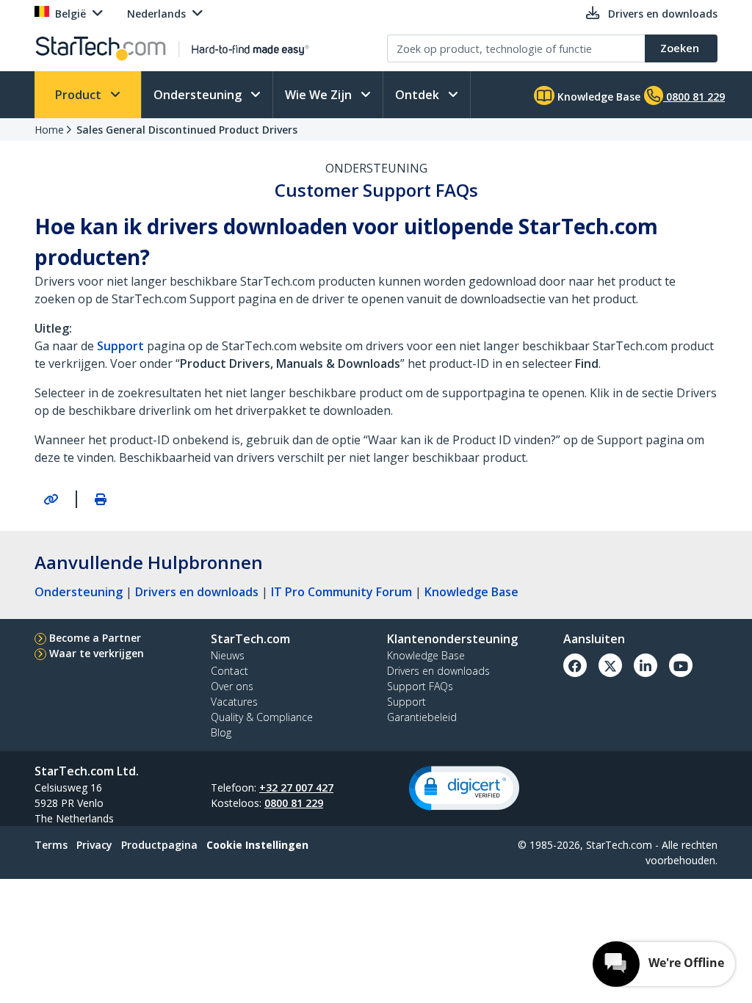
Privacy (94, 845)
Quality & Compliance (262, 717)
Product (79, 95)
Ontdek (418, 95)
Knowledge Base (597, 97)
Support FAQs (420, 686)
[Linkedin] (645, 665)
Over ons (232, 686)
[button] (464, 788)
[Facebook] (575, 665)
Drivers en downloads (196, 592)
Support (120, 346)
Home (49, 130)
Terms (51, 845)
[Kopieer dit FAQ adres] (51, 499)
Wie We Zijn (320, 95)
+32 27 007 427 (296, 787)
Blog (221, 732)
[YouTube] (681, 665)
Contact (229, 671)
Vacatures (234, 702)
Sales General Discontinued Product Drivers (186, 130)
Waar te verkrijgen (96, 653)
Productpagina (159, 845)
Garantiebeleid (422, 717)
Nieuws (228, 655)
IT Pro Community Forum (341, 592)
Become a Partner (95, 638)
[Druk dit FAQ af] (100, 499)
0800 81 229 (293, 803)
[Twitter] (610, 665)
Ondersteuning (199, 95)
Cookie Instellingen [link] (257, 845)
